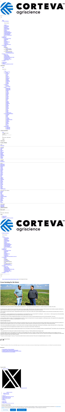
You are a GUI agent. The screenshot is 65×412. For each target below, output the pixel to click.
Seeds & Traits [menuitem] (6, 25)
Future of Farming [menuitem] (7, 41)
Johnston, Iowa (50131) (4, 207)
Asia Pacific (6, 72)
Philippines (7, 80)
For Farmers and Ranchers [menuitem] (8, 51)
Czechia (7, 92)
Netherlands (8, 103)
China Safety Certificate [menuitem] (7, 270)
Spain (7, 109)
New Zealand (8, 86)
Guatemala (7, 121)
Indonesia (7, 76)
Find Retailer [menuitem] (6, 54)
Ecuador (7, 120)
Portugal (1, 181)
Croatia (7, 91)
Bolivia (7, 115)
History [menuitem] (5, 40)
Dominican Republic (9, 119)
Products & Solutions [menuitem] (5, 21)
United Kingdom (8, 112)
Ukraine (7, 111)
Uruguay (7, 125)
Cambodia (7, 73)
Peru (6, 124)
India (7, 75)
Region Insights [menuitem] (6, 59)
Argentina (7, 114)
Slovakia (7, 107)
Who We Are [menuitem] (4, 37)
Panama (1, 199)
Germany (7, 96)
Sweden (7, 110)
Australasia (6, 84)
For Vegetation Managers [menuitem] (8, 49)
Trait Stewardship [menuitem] (6, 56)
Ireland (7, 99)
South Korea (8, 81)
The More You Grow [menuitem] (9, 52)
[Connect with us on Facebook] (2, 340)
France (7, 95)
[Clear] (0, 211)
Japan (1, 151)
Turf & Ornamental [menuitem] (7, 34)
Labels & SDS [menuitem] (4, 36)
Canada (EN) (8, 127)
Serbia (7, 106)
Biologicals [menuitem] (6, 27)
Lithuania (7, 101)
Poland (7, 104)
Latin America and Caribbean (8, 113)
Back (3, 20)
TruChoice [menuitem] (3, 60)
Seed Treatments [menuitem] (6, 29)
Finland (7, 94)
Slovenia (7, 108)
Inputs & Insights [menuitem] (8, 48)
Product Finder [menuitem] (4, 62)
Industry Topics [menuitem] (6, 55)
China (7, 74)
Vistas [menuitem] (7, 50)
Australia (7, 85)
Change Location (5, 133)
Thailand (1, 157)
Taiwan (7, 82)
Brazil (7, 116)
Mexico (7, 122)
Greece (7, 97)
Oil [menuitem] (4, 247)
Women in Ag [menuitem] (6, 43)
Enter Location (2, 209)
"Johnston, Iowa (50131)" (4, 130)
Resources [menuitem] (3, 53)
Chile (1, 193)
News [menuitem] (5, 46)
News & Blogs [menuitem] (4, 45)
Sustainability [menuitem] (6, 39)
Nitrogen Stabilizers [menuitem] (7, 31)
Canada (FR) (2, 205)
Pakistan (7, 79)
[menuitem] (5, 24)
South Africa (2, 145)
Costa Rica (7, 118)
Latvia (7, 100)
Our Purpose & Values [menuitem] (7, 38)
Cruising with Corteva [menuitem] (7, 44)
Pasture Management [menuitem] (7, 33)
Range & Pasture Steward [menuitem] (8, 264)
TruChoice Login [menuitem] (7, 217)
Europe (5, 87)
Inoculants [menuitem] (5, 30)
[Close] (2, 133)
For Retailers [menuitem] (6, 47)
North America (6, 126)
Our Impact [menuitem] (6, 42)
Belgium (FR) (2, 164)
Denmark (7, 93)
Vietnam (7, 83)
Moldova (7, 102)
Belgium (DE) (8, 89)
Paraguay (7, 123)
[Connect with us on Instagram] (3, 340)
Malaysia (7, 78)
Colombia (7, 117)
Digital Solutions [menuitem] (6, 28)
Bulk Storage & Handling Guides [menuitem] (9, 57)
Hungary (7, 98)
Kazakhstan (8, 77)
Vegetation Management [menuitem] (7, 32)
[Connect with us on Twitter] (0, 340)
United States (3, 65)
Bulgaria (7, 90)
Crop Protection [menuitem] (6, 26)
